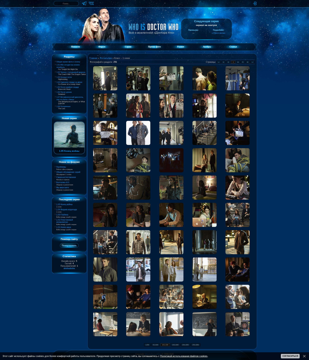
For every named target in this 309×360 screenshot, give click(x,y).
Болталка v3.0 (62, 182)
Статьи (233, 46)
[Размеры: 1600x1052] (138, 269)
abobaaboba (69, 268)
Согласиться (290, 356)
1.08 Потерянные (63, 106)
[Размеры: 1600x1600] (171, 160)
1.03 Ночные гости (64, 77)
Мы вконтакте (62, 187)
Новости (75, 46)
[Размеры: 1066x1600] (138, 133)
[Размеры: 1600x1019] (105, 133)
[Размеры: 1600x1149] (171, 242)
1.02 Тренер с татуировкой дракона (70, 72)
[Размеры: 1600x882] (105, 324)
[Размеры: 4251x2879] (204, 160)
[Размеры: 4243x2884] (204, 215)
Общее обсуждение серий (68, 172)
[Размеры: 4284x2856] (204, 188)
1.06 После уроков (64, 92)
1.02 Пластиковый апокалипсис (64, 221)
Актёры (207, 46)
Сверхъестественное (66, 177)
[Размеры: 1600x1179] (237, 215)
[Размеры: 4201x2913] (138, 188)
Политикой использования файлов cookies (183, 356)
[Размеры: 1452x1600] (105, 269)
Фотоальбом (106, 58)
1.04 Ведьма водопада (66, 209)
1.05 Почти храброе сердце (67, 87)
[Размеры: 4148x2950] (171, 188)
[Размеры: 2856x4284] (237, 160)
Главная (93, 58)
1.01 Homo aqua (63, 227)
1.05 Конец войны (64, 204)
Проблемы (61, 167)
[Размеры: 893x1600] (237, 242)
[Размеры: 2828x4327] (105, 188)
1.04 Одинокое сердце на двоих (69, 82)
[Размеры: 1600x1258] (204, 297)
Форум (101, 46)
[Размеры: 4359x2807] (105, 215)
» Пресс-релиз (218, 33)
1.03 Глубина (62, 215)
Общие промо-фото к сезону (68, 62)
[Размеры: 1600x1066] (105, 78)
